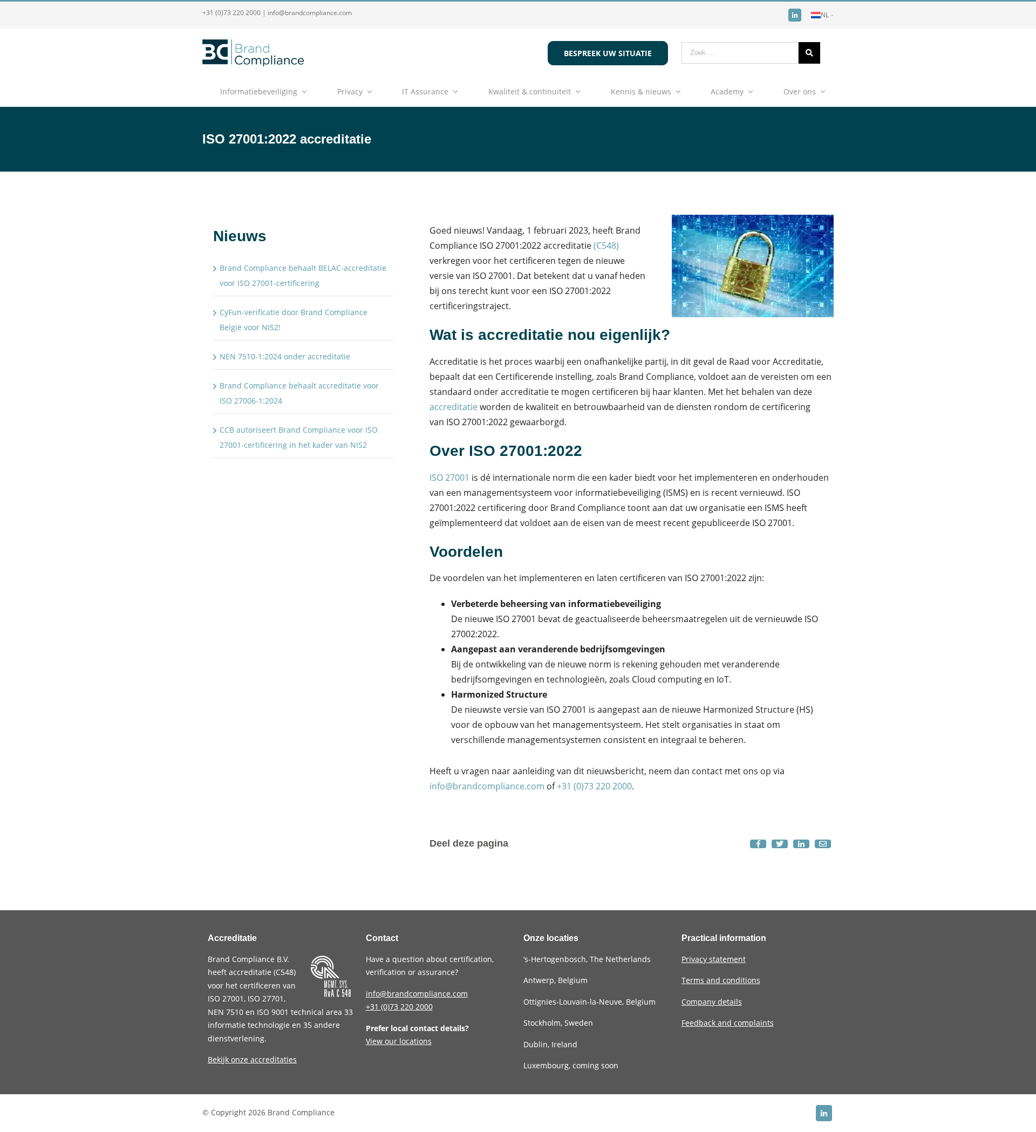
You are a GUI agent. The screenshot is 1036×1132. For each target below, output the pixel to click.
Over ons (799, 91)
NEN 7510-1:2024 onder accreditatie (285, 356)
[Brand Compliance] (253, 63)
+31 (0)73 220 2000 (231, 12)
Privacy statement (713, 959)
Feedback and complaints (727, 1023)
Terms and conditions (720, 980)
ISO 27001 (449, 477)
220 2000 (399, 1006)
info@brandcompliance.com (310, 12)
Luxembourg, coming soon (570, 1065)
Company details (711, 1002)
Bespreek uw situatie (608, 53)
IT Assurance (425, 91)
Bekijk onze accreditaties (252, 1059)
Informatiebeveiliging (258, 91)
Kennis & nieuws (641, 91)
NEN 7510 (227, 1012)
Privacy (350, 91)
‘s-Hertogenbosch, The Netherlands (587, 959)
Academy (727, 91)
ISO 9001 (273, 1012)
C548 (285, 972)
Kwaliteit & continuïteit (529, 91)
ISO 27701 (266, 998)
